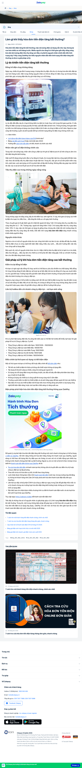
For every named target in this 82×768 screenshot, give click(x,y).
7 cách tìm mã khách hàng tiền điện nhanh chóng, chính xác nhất (27, 517)
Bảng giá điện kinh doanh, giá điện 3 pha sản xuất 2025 (24, 532)
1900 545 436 (23, 691)
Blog (10, 8)
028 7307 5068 (30, 698)
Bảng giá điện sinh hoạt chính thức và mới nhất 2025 (23, 528)
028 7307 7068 (19, 698)
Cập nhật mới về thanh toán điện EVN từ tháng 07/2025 (24, 525)
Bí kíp (15, 8)
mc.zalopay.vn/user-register (28, 713)
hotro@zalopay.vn (14, 695)
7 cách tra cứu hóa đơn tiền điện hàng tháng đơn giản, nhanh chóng (28, 521)
